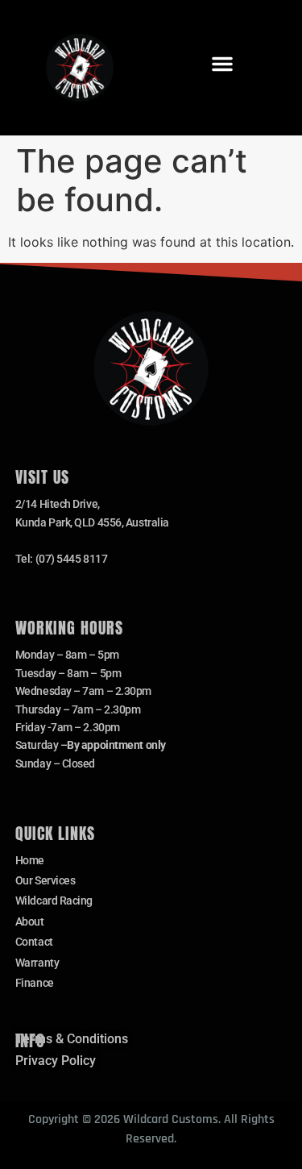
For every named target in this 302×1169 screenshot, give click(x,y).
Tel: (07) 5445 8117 (61, 558)
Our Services (45, 880)
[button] (222, 64)
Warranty (37, 962)
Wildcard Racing (54, 900)
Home (29, 860)
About (29, 921)
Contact (34, 941)
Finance (34, 982)
